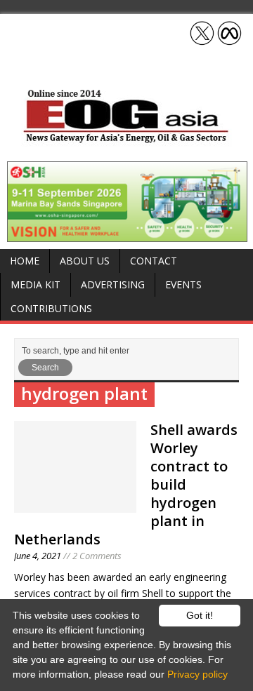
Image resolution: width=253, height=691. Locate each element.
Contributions (51, 308)
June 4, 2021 (37, 555)
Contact (153, 260)
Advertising (113, 284)
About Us (85, 260)
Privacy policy (197, 674)
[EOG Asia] (126, 139)
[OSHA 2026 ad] (127, 234)
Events (183, 284)
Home (24, 260)
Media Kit (35, 284)
